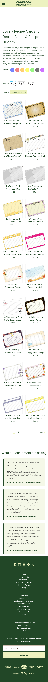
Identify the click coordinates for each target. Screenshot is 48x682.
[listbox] (18, 92)
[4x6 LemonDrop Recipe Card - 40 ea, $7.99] (13, 339)
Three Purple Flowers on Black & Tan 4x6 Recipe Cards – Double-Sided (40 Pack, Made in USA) (12, 154)
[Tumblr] (33, 564)
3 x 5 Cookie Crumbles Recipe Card (35, 384)
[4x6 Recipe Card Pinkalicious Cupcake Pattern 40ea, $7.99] (35, 241)
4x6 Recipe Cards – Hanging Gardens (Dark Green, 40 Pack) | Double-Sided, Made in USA (35, 154)
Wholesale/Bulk (24, 580)
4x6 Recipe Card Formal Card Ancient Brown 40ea (35, 122)
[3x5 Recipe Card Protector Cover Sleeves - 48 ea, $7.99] (35, 175)
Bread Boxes (24, 606)
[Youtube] (24, 564)
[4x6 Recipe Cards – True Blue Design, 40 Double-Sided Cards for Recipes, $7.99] (13, 110)
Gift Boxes (24, 596)
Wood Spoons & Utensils (24, 612)
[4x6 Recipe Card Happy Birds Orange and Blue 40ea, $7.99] (35, 339)
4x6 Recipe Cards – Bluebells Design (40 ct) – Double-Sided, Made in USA (12, 384)
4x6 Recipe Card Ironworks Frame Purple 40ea (35, 220)
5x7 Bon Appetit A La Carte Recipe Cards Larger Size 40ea (13, 318)
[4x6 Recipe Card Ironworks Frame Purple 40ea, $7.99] (35, 208)
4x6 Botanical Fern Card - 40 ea (35, 318)
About (24, 574)
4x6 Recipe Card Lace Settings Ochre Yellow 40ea (12, 253)
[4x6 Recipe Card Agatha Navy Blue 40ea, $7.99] (13, 405)
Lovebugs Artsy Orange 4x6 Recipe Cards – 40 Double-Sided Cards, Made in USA (13, 285)
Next (41, 432)
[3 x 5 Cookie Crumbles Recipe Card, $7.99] (35, 372)
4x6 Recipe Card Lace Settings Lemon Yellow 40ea (35, 416)
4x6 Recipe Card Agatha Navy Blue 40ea (12, 416)
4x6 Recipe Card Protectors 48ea (13, 187)
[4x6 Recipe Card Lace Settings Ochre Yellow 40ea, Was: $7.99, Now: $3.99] (13, 241)
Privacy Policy (24, 585)
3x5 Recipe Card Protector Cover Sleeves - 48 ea (35, 187)
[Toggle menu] (3, 3)
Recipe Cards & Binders (24, 601)
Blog (24, 588)
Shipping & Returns (24, 582)
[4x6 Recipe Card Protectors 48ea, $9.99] (13, 175)
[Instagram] (19, 564)
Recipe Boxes (24, 598)
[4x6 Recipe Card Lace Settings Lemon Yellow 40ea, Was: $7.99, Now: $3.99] (35, 405)
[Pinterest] (28, 564)
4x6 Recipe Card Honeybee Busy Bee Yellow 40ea (12, 220)
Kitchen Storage (24, 609)
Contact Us (24, 577)
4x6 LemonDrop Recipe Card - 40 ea (12, 351)
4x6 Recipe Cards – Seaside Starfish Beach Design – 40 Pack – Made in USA (35, 285)
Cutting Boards (24, 604)
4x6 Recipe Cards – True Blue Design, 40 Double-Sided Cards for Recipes (13, 122)
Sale (24, 614)
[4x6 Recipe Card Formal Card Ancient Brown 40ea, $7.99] (35, 110)
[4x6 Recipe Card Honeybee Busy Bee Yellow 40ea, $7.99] (13, 208)
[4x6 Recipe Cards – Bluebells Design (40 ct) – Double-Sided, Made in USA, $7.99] (13, 372)
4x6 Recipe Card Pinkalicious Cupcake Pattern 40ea (35, 253)
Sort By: (7, 92)
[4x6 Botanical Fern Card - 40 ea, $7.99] (35, 306)
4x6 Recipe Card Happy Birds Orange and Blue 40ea (35, 351)
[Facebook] (15, 564)
